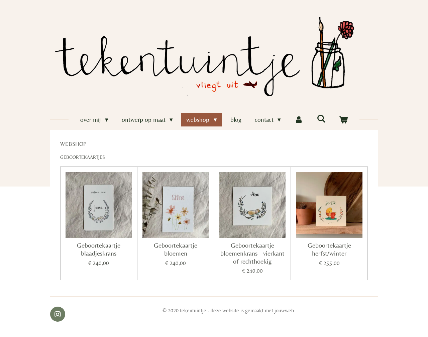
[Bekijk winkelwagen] (343, 119)
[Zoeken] (321, 118)
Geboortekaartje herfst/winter (329, 249)
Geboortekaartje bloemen (175, 249)
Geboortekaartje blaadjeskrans (98, 249)
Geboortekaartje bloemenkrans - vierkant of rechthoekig (252, 253)
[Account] (298, 119)
